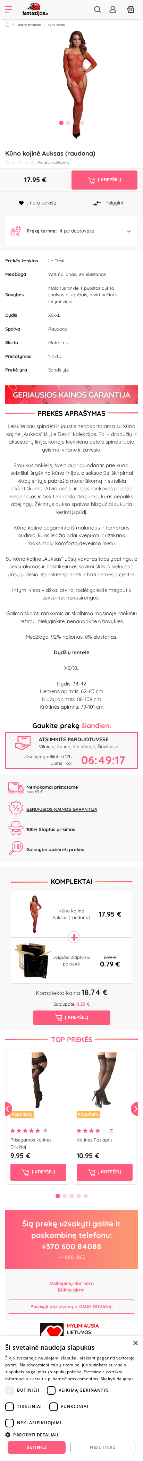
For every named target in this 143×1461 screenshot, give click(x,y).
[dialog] (71, 1398)
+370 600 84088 (71, 1246)
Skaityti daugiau (117, 1379)
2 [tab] (68, 122)
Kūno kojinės (56, 24)
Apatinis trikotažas (29, 24)
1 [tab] (61, 122)
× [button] (135, 1343)
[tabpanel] (71, 84)
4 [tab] (81, 122)
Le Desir (56, 260)
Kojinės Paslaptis (94, 1140)
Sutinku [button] (37, 1447)
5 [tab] (85, 1195)
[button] (71, 231)
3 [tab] (75, 122)
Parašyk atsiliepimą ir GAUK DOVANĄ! (71, 1306)
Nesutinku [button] (103, 1447)
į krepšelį (43, 1172)
